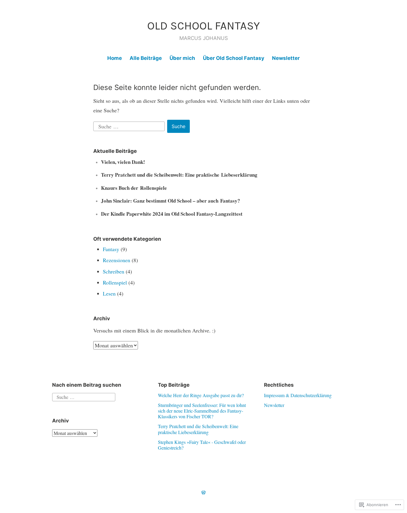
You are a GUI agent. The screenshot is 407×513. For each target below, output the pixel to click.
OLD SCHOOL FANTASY (203, 25)
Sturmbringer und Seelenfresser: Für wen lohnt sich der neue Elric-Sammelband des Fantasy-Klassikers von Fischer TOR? (202, 410)
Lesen (109, 293)
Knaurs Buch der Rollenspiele (134, 188)
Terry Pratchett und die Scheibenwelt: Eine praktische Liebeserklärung (179, 174)
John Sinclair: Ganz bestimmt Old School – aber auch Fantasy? (170, 200)
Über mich (182, 58)
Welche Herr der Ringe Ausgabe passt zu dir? (201, 395)
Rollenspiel (115, 282)
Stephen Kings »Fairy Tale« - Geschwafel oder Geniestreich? (202, 445)
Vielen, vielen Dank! (123, 162)
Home (114, 58)
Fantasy (111, 249)
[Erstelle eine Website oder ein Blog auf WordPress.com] (203, 492)
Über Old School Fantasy (233, 58)
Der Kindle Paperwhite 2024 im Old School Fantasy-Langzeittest (172, 213)
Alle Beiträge (146, 58)
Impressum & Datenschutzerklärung (298, 395)
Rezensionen (116, 260)
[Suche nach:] (129, 125)
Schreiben (113, 271)
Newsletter (286, 58)
